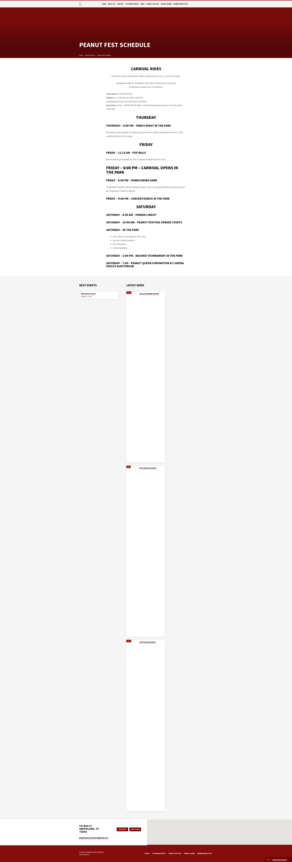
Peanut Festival (152, 4)
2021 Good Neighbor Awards (149, 294)
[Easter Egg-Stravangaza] (132, 551)
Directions (135, 829)
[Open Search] (212, 4)
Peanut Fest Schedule (104, 55)
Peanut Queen (166, 4)
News (143, 4)
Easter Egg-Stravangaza (147, 468)
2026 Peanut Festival (88, 294)
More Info (122, 829)
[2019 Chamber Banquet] (132, 725)
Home (104, 4)
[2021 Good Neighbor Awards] (132, 377)
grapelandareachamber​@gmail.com (93, 838)
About (147, 853)
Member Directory (180, 4)
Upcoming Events (132, 4)
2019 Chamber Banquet (147, 642)
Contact (120, 4)
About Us (111, 4)
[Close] (289, 860)
